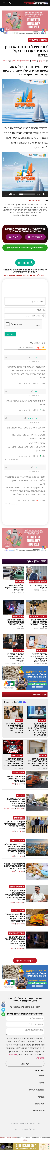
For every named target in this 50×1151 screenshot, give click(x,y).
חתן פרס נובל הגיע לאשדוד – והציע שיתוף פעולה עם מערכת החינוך (14, 825)
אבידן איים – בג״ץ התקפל (38, 586)
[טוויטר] (3, 1010)
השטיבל (41, 1097)
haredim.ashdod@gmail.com (25, 1006)
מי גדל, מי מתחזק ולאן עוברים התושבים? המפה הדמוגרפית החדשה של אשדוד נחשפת (14, 849)
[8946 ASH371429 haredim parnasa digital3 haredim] (25, 33)
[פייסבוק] (3, 1005)
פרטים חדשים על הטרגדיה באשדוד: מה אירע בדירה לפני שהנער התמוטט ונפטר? (15, 941)
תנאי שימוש (39, 1103)
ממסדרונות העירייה (36, 1090)
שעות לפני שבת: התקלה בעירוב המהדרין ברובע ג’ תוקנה (38, 623)
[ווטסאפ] (3, 1014)
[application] (25, 174)
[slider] (27, 194)
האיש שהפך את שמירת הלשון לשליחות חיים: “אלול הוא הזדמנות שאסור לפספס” (15, 895)
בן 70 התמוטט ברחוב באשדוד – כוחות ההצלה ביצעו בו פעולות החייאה (15, 917)
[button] (2, 30)
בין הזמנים (39, 200)
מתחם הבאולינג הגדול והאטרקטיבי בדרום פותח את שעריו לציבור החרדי (13, 762)
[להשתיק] (10, 194)
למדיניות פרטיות (12, 1138)
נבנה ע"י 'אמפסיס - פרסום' (25, 1129)
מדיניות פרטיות (38, 1110)
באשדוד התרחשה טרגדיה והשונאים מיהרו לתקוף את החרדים (15, 623)
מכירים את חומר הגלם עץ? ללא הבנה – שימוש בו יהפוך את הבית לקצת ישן (37, 762)
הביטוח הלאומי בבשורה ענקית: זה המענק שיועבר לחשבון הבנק (38, 657)
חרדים (41, 1083)
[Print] (25, 688)
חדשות (41, 1075)
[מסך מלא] (6, 194)
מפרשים (31, 200)
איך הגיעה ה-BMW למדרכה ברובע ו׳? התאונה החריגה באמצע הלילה (16, 802)
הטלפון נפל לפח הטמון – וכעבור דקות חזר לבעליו (14, 587)
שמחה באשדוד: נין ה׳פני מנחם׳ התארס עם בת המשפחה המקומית (15, 657)
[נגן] (44, 194)
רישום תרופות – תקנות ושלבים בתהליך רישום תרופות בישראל (14, 866)
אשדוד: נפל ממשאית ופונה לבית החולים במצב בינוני (15, 778)
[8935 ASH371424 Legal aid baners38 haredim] (25, 1149)
